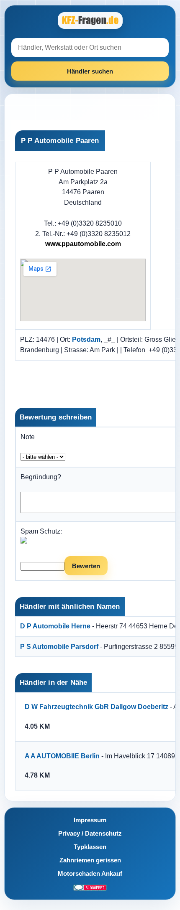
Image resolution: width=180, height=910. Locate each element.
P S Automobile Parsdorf (59, 646)
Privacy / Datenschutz (90, 833)
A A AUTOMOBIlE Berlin (62, 756)
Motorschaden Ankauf (90, 873)
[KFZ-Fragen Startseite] (90, 20)
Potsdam (86, 339)
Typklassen (90, 846)
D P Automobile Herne (55, 626)
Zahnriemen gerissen (90, 860)
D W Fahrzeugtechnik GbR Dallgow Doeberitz (96, 706)
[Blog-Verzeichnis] (90, 887)
